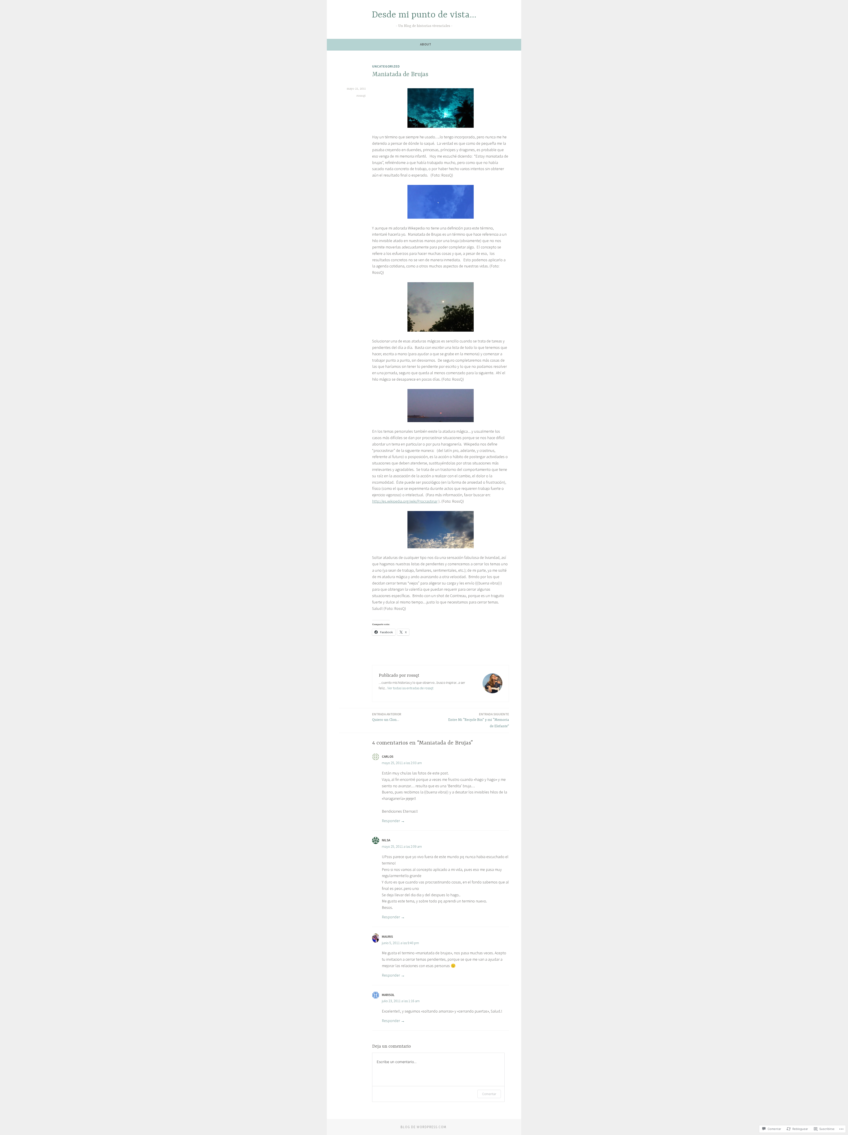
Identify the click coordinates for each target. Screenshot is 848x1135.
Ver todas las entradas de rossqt (410, 688)
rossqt (361, 96)
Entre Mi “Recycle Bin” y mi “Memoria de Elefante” (478, 720)
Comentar (489, 1094)
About (425, 44)
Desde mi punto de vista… (424, 15)
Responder (391, 820)
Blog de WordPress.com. (424, 1127)
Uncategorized (386, 66)
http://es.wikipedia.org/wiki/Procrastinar (404, 501)
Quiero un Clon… (386, 717)
